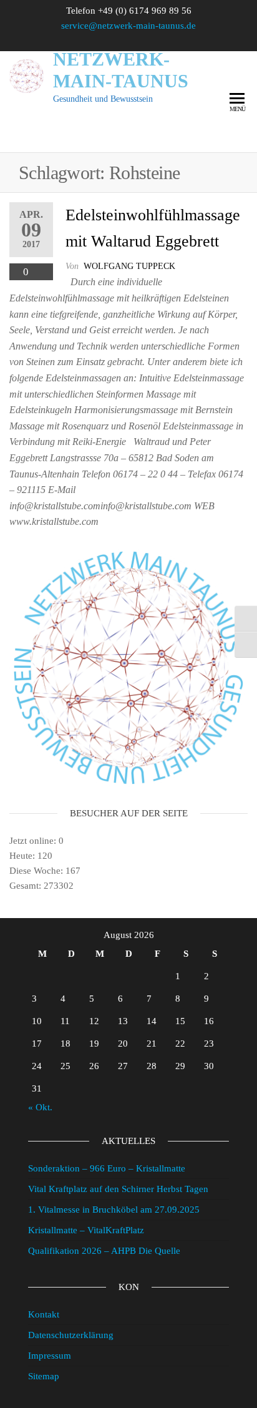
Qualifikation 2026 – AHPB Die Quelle (104, 1251)
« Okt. (40, 1107)
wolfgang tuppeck (129, 266)
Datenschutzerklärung (71, 1335)
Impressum (49, 1356)
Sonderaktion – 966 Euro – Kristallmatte (106, 1168)
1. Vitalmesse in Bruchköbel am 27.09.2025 (114, 1210)
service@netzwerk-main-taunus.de (128, 26)
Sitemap (43, 1376)
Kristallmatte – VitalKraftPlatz (86, 1230)
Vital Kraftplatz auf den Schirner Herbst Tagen (118, 1189)
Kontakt (43, 1314)
